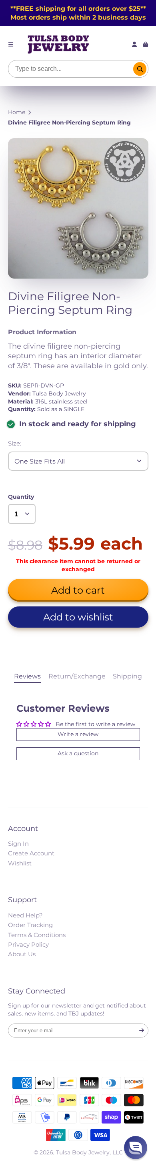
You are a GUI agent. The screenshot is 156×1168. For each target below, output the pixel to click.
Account (134, 44)
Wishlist (20, 863)
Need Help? (25, 915)
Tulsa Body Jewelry (59, 393)
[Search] (140, 69)
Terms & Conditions (37, 935)
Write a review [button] (78, 734)
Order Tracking (30, 925)
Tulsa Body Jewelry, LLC (89, 1152)
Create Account (31, 853)
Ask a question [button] (78, 753)
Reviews (27, 676)
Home (16, 112)
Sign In (18, 843)
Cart (145, 44)
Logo (58, 44)
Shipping (127, 676)
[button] (78, 617)
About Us (22, 954)
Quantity (21, 496)
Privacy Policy (28, 944)
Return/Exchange (77, 676)
